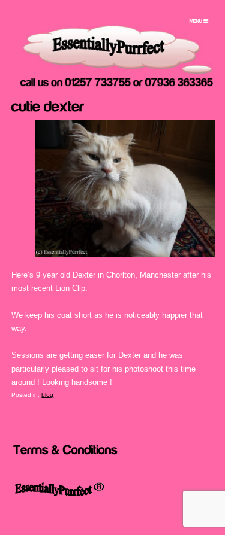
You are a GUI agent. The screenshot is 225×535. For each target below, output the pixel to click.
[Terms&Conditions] (65, 448)
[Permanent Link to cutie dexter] (48, 104)
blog (47, 394)
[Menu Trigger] (199, 21)
